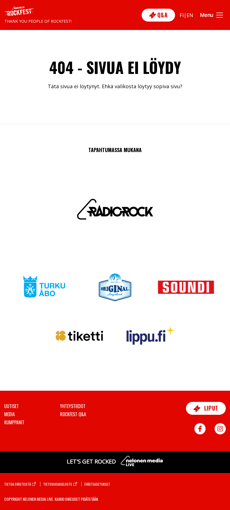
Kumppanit (14, 422)
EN (190, 15)
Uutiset (11, 406)
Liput (210, 408)
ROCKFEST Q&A (73, 414)
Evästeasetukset (97, 484)
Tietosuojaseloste (57, 484)
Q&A (162, 15)
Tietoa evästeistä (17, 484)
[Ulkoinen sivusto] (44, 290)
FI (182, 15)
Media (9, 414)
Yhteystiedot (73, 406)
